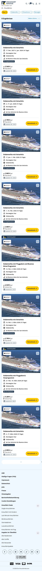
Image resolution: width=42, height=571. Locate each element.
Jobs (3, 487)
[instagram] (15, 552)
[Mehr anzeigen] (38, 506)
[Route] (37, 41)
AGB (3, 473)
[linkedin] (32, 552)
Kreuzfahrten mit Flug (9, 529)
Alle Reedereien (7, 536)
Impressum (5, 480)
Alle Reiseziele (6, 543)
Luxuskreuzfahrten (8, 526)
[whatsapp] (10, 552)
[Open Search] (26, 3)
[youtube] (21, 552)
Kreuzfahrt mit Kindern (9, 512)
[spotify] (37, 552)
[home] (2, 8)
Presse (4, 490)
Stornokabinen (6, 522)
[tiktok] (26, 552)
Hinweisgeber (6, 494)
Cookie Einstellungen (9, 501)
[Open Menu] (39, 3)
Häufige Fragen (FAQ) (9, 476)
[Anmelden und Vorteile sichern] (36, 3)
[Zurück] (21, 462)
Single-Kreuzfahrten (8, 508)
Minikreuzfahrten (7, 519)
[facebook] (4, 552)
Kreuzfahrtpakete (7, 546)
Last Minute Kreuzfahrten (10, 515)
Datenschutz (6, 483)
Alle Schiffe (5, 539)
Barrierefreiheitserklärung (10, 497)
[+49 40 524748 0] (33, 3)
